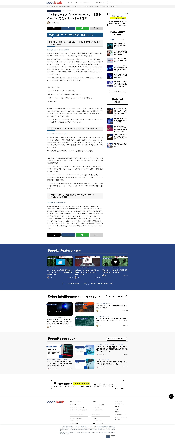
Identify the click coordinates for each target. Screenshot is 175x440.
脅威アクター (75, 423)
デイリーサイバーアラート (78, 407)
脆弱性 (94, 418)
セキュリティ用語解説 (98, 404)
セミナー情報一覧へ (73, 283)
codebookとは (118, 401)
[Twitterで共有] (54, 28)
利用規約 (117, 411)
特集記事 (94, 401)
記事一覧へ (118, 91)
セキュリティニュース (75, 401)
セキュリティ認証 (97, 420)
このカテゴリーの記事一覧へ (116, 296)
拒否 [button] (113, 436)
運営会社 (117, 409)
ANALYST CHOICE (98, 409)
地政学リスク (75, 420)
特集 (76, 2)
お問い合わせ (118, 419)
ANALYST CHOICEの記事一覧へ (100, 283)
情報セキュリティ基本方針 (121, 417)
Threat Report (75, 404)
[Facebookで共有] (68, 28)
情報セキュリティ (100, 2)
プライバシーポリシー (120, 414)
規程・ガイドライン (98, 423)
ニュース (70, 2)
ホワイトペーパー (119, 404)
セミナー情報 (96, 407)
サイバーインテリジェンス (86, 2)
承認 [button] (108, 436)
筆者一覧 (117, 406)
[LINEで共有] (82, 28)
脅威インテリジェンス (77, 418)
